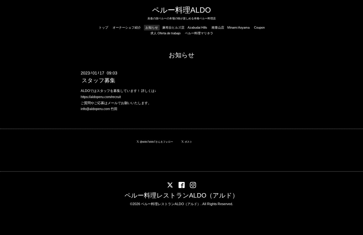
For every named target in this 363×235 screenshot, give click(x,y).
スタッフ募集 (98, 80)
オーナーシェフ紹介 (127, 27)
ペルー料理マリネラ (199, 33)
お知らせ (151, 27)
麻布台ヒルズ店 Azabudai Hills (184, 27)
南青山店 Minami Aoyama (231, 27)
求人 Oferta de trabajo (165, 33)
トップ (103, 27)
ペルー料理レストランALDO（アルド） (181, 195)
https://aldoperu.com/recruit (101, 97)
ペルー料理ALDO (181, 10)
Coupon (259, 27)
